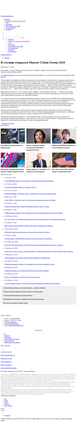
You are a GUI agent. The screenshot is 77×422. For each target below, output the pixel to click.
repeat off (7, 415)
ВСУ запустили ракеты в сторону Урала (15, 303)
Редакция (9, 29)
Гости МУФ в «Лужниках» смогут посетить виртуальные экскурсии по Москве (30, 200)
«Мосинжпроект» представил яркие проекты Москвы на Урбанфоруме (27, 258)
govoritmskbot (12, 322)
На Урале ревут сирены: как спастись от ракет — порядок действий (24, 288)
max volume (8, 405)
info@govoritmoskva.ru (16, 325)
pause (6, 400)
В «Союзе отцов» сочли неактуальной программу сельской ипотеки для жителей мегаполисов (35, 219)
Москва (7, 58)
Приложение (12, 51)
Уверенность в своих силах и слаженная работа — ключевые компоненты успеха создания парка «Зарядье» (39, 251)
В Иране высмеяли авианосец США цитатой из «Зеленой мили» (23, 291)
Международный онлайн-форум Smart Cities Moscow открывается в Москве (29, 226)
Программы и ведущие (13, 26)
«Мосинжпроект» (9, 75)
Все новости (5, 125)
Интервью (9, 24)
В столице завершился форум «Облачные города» (20, 187)
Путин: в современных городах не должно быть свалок (22, 277)
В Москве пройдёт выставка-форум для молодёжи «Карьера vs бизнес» (27, 232)
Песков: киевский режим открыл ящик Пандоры (18, 295)
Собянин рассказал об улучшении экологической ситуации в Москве (27, 270)
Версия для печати (8, 123)
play (6, 399)
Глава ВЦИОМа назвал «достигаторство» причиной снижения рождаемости (29, 181)
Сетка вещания (10, 28)
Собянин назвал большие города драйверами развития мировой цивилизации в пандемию (34, 213)
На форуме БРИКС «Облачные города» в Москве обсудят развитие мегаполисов (30, 193)
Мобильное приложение (12, 342)
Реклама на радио (6, 358)
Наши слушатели (6, 365)
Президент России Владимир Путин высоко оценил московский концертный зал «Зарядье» (34, 245)
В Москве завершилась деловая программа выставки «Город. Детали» (27, 206)
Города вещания (6, 361)
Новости (7, 19)
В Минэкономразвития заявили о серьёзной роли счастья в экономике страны (29, 264)
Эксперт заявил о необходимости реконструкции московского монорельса (28, 238)
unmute (7, 404)
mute (6, 402)
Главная (3, 54)
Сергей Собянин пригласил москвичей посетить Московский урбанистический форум (32, 283)
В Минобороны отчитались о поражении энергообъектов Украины (23, 299)
